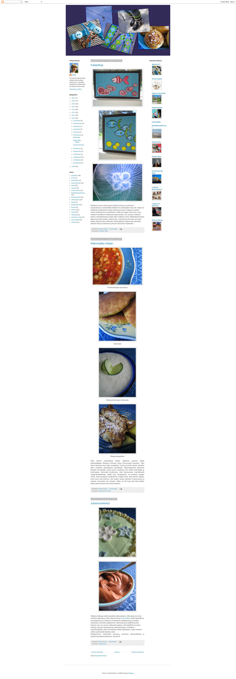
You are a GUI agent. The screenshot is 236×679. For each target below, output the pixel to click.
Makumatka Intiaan (102, 243)
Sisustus (74, 210)
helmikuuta (77, 160)
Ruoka (109, 491)
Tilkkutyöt (74, 215)
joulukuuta (77, 120)
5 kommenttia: (113, 229)
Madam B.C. (156, 64)
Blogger (131, 673)
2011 (73, 115)
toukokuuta (77, 151)
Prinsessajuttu (157, 79)
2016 (73, 101)
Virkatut (73, 222)
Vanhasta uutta (76, 217)
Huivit (73, 178)
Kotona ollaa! (156, 156)
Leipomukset (102, 491)
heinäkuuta (77, 135)
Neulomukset (75, 197)
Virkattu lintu (156, 142)
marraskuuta (77, 123)
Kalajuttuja (97, 65)
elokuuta (76, 132)
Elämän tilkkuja (157, 220)
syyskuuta (76, 129)
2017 (73, 98)
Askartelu (101, 231)
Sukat (73, 212)
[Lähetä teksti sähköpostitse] (120, 229)
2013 (73, 109)
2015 (73, 104)
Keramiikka (75, 180)
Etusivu (117, 652)
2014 (73, 107)
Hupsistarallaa (157, 107)
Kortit (106, 231)
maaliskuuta (77, 157)
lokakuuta (76, 126)
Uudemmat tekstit (97, 652)
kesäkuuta (77, 148)
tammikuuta (77, 163)
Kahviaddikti (125, 618)
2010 (73, 118)
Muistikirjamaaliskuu (78, 193)
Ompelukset (75, 200)
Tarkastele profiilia (75, 89)
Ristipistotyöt (75, 205)
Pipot (73, 202)
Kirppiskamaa (76, 183)
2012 (73, 112)
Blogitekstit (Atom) (101, 656)
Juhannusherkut (100, 503)
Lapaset (74, 188)
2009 (73, 166)
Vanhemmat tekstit (137, 652)
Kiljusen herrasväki (159, 93)
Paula (74, 75)
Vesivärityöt (75, 220)
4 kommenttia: (112, 641)
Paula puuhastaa (118, 10)
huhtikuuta (77, 154)
